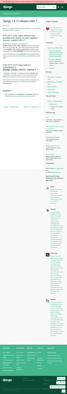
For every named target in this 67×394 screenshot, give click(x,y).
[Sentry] (47, 189)
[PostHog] (47, 302)
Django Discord (31, 355)
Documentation (12, 13)
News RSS (40, 368)
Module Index (54, 126)
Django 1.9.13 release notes (55, 47)
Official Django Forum (52, 146)
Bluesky (39, 363)
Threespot (47, 380)
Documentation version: (57, 386)
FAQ (47, 118)
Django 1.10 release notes (11, 107)
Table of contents (52, 86)
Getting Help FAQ (31, 352)
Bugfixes (51, 68)
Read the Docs (56, 172)
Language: (61, 382)
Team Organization (8, 360)
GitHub (39, 352)
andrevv (47, 384)
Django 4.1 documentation (55, 101)
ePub (47, 170)
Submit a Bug (20, 360)
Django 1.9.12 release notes (32, 107)
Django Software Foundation (16, 388)
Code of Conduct (7, 367)
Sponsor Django (51, 352)
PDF (62, 168)
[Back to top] (63, 391)
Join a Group (19, 352)
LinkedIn (39, 365)
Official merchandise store (54, 358)
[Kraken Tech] (47, 256)
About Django (6, 352)
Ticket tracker (50, 154)
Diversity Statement (8, 370)
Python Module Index (53, 92)
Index (47, 126)
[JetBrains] (47, 212)
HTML (58, 168)
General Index (51, 89)
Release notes (53, 104)
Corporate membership (53, 355)
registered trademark (47, 388)
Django (7, 7)
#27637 (33, 96)
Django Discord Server (52, 137)
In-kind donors (28, 380)
